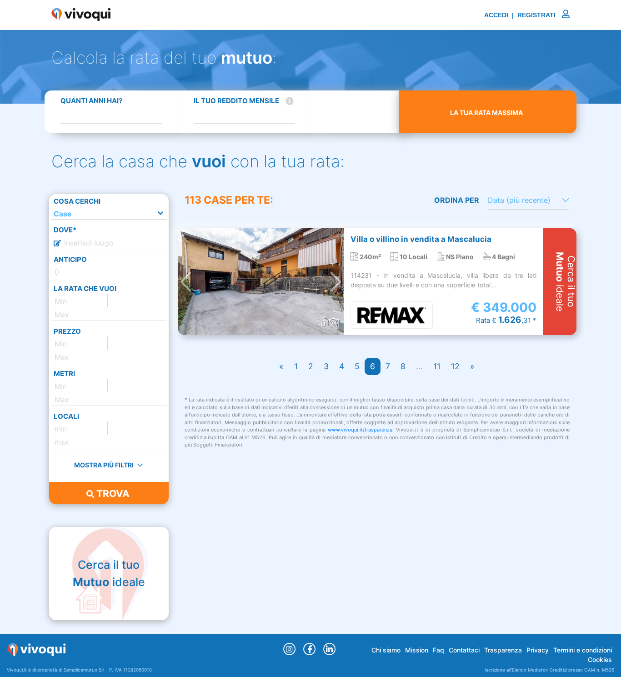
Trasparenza (503, 650)
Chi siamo (386, 650)
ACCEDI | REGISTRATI (520, 15)
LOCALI (66, 416)
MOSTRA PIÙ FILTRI (104, 465)
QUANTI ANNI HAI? (91, 100)
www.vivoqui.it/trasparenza (360, 429)
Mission (416, 650)
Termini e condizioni (582, 650)
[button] (186, 281)
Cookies (600, 659)
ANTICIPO (70, 259)
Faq (438, 650)
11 (437, 366)
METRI (64, 373)
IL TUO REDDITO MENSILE (236, 100)
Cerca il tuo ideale (109, 573)
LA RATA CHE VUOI (85, 288)
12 (455, 366)
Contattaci (464, 650)
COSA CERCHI (77, 201)
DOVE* (65, 230)
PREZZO (67, 331)
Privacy (537, 650)
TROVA (112, 493)
